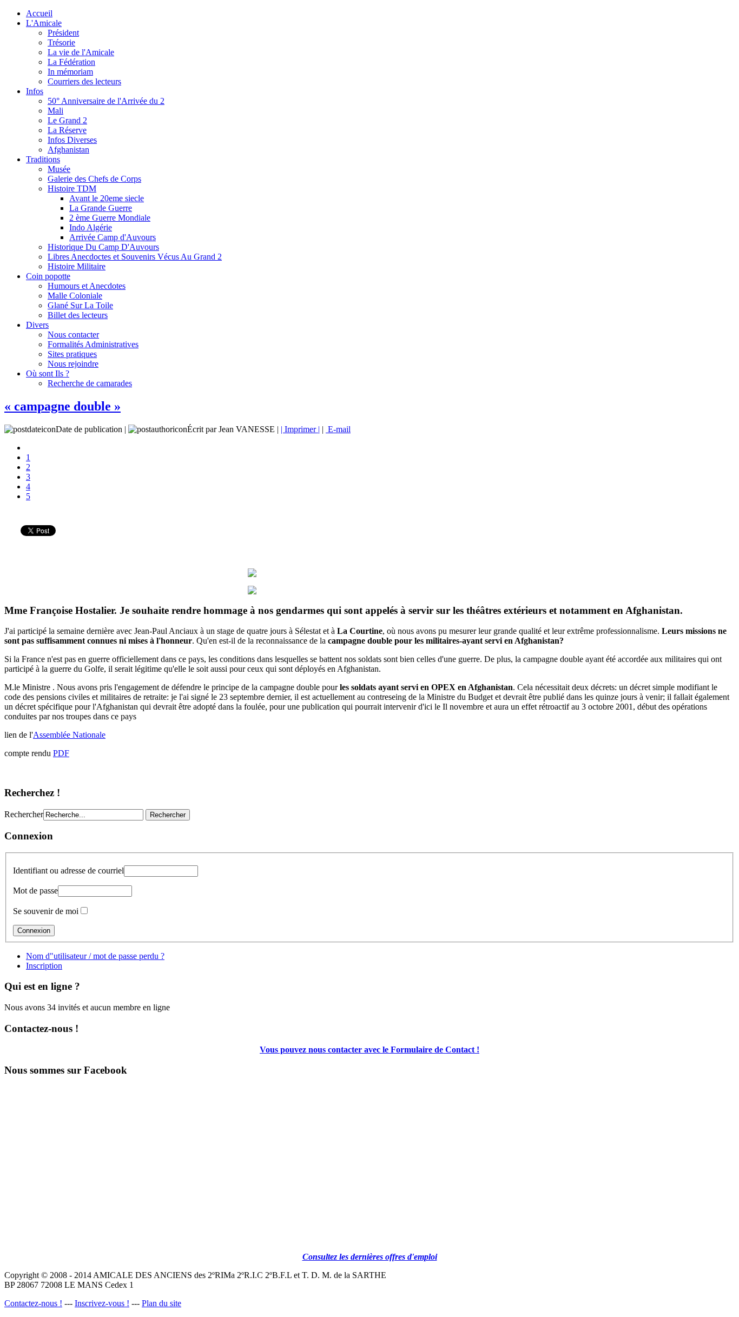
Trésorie (61, 42)
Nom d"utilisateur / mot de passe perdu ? (95, 956)
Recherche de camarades (90, 383)
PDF (61, 753)
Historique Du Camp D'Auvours (103, 247)
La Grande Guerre (100, 208)
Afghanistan (68, 149)
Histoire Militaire (76, 266)
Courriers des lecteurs (84, 81)
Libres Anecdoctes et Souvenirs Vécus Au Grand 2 (135, 256)
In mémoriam (70, 71)
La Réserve (67, 130)
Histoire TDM (72, 188)
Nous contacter (73, 334)
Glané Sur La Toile (80, 305)
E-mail (338, 429)
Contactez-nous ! (33, 1303)
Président (63, 32)
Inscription (44, 965)
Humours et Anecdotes (87, 285)
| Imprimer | (300, 429)
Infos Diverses (72, 139)
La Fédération (71, 62)
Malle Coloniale (75, 295)
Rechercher (23, 814)
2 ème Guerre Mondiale (109, 217)
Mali (55, 110)
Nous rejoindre (73, 363)
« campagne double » (62, 406)
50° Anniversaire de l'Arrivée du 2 (106, 100)
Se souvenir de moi (45, 911)
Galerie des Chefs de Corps (94, 178)
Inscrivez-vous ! (102, 1303)
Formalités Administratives (93, 344)
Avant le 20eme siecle (106, 198)
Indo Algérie (90, 227)
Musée (59, 169)
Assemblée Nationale (69, 734)
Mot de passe (35, 890)
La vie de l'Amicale (81, 52)
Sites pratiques (72, 354)
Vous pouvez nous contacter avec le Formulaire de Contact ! (369, 1049)
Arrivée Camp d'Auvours (112, 237)
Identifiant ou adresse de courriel (68, 870)
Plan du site (161, 1303)
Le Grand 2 (67, 120)
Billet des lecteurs (78, 315)
